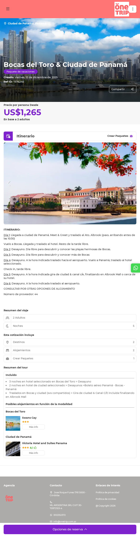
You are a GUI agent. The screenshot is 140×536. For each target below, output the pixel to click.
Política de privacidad (107, 492)
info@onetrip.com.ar (64, 521)
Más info (33, 427)
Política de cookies (106, 499)
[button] (132, 9)
